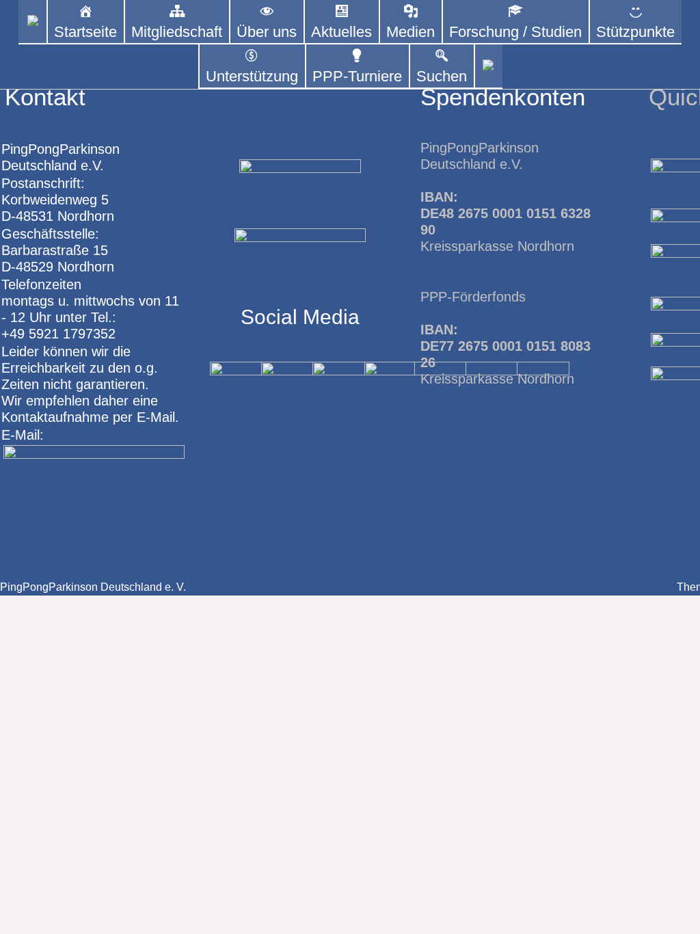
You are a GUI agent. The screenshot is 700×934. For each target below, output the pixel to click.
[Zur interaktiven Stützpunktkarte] (32, 22)
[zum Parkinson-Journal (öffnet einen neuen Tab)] (488, 66)
